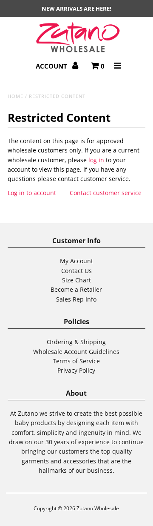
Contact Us (76, 271)
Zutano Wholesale (97, 508)
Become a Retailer (76, 289)
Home (15, 96)
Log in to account (32, 193)
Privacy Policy (76, 370)
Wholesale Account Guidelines (76, 352)
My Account (76, 261)
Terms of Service (76, 361)
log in (96, 160)
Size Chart (76, 280)
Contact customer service (106, 193)
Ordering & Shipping (76, 342)
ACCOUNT (52, 66)
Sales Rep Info (76, 299)
